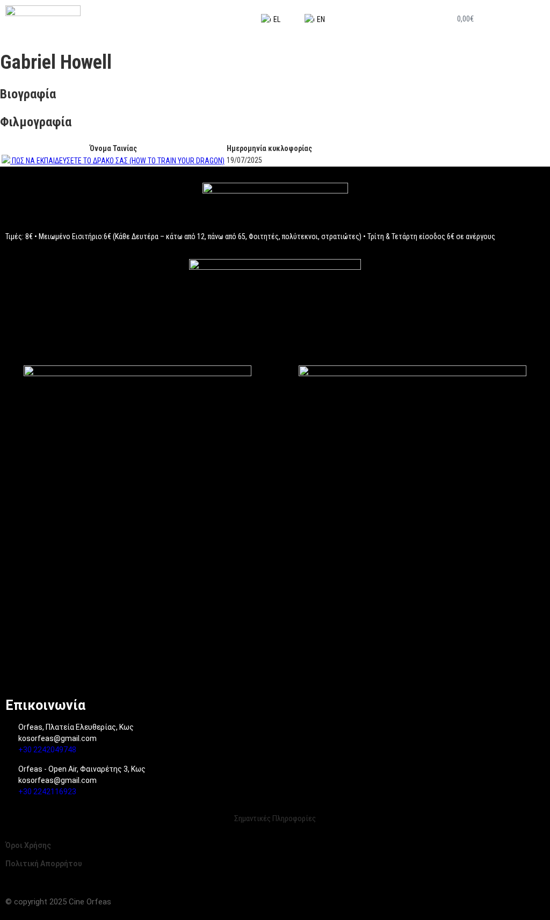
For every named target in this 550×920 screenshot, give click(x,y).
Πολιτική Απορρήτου (43, 863)
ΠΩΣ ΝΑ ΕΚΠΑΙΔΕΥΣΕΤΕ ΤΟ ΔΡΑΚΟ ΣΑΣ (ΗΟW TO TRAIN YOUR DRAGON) (118, 160)
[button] (522, 19)
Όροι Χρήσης (28, 845)
